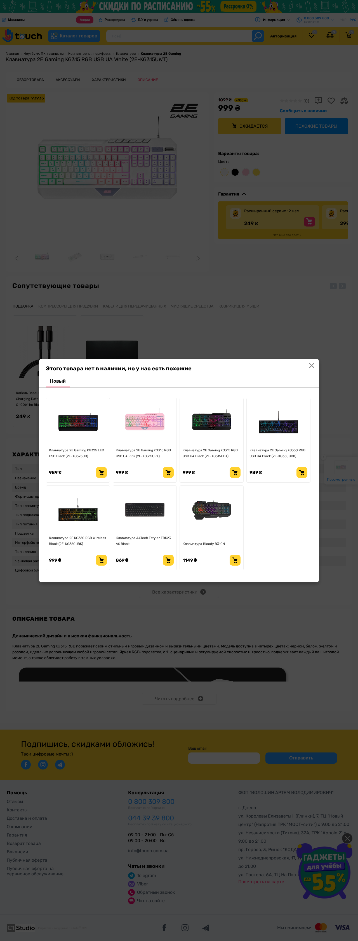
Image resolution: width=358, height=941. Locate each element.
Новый (58, 381)
